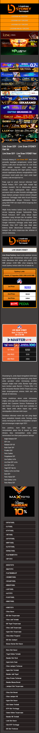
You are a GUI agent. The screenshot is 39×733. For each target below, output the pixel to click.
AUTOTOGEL (10, 539)
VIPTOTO (9, 559)
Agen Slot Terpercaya (13, 632)
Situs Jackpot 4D (12, 696)
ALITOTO (9, 593)
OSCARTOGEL (11, 581)
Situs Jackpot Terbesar (14, 666)
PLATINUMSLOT (11, 573)
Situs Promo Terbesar (13, 678)
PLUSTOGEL (10, 597)
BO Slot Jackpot (11, 640)
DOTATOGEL (10, 523)
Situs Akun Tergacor (13, 636)
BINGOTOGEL (10, 585)
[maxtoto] (19, 501)
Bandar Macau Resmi (13, 682)
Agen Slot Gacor (12, 701)
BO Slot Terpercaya (13, 616)
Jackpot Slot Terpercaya (14, 686)
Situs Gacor (10, 612)
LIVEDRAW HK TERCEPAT (19, 16)
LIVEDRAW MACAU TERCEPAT (19, 29)
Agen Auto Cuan (11, 662)
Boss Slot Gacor (11, 650)
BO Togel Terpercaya (13, 624)
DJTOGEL (9, 527)
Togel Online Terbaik (13, 654)
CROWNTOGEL (11, 577)
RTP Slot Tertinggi (12, 709)
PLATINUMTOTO (11, 555)
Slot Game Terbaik (12, 705)
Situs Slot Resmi (12, 692)
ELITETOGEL (10, 547)
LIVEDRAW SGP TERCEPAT (19, 20)
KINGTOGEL (10, 601)
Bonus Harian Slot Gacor (14, 644)
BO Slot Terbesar (12, 729)
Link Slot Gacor (11, 721)
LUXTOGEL (10, 589)
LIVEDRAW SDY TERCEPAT (19, 25)
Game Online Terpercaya (14, 713)
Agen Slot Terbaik (12, 670)
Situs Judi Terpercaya (13, 628)
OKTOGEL (9, 535)
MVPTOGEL (10, 543)
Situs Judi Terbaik (12, 620)
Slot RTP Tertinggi (12, 725)
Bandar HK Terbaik (12, 717)
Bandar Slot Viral (12, 658)
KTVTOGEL (10, 531)
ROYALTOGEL (10, 551)
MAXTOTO (9, 569)
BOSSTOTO (10, 565)
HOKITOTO (10, 608)
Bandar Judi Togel (12, 674)
